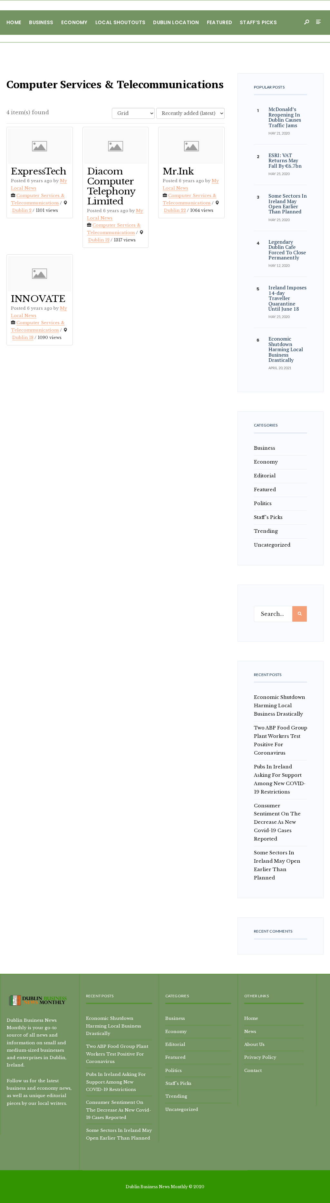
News (250, 1031)
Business (41, 22)
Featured (219, 22)
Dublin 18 (23, 337)
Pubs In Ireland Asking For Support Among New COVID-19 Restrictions (116, 1082)
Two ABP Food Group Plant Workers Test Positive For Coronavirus (117, 1054)
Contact (253, 1070)
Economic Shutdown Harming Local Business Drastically (279, 705)
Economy (74, 22)
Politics (263, 503)
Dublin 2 (22, 210)
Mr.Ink (178, 171)
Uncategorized (272, 545)
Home (13, 22)
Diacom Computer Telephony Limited (111, 186)
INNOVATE (38, 299)
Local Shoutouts (120, 22)
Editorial (265, 476)
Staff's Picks (268, 517)
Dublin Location (176, 22)
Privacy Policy (260, 1057)
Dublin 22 (175, 210)
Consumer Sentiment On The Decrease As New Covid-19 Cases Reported (277, 822)
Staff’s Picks (258, 22)
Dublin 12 (99, 240)
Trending (266, 531)
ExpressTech (38, 171)
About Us (254, 1044)
